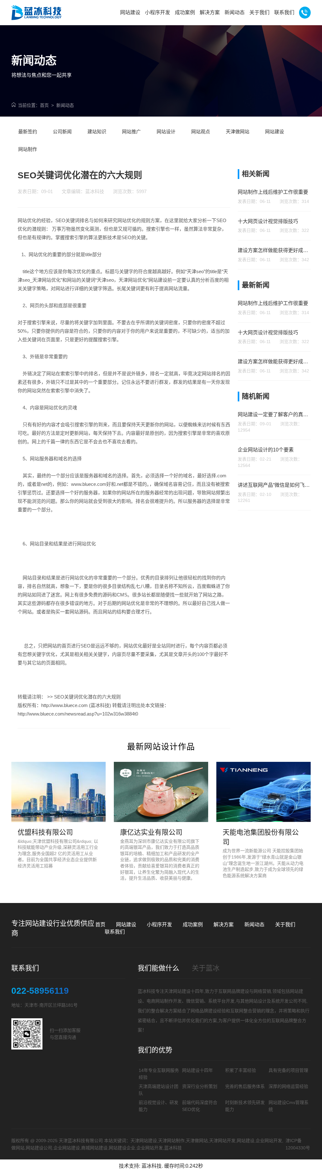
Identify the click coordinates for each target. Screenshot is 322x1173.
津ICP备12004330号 (298, 1144)
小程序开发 (159, 924)
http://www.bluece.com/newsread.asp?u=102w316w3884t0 (78, 713)
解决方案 (224, 924)
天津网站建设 (177, 991)
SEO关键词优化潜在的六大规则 (87, 696)
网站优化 (27, 220)
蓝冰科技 (152, 1166)
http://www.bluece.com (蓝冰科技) (76, 705)
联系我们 (115, 931)
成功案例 (193, 924)
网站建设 (126, 924)
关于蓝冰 (205, 968)
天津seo (195, 271)
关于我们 (285, 924)
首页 (44, 105)
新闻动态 (65, 105)
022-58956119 (40, 990)
